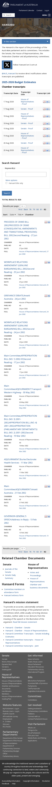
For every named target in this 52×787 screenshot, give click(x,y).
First (20, 209)
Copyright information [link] (31, 781)
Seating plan (6, 669)
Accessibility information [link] (11, 781)
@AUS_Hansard (9, 73)
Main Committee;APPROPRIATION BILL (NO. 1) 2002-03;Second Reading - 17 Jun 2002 (20, 359)
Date (12, 214)
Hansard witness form (13, 595)
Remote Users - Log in (11, 711)
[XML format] (47, 101)
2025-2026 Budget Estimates (19, 82)
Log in (47, 10)
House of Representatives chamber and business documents (12, 686)
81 (41, 209)
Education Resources (36, 667)
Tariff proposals (34, 688)
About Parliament (34, 664)
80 (37, 209)
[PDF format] (44, 101)
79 (34, 209)
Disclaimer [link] (46, 781)
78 (30, 209)
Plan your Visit (33, 735)
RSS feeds (7, 727)
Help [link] (14, 783)
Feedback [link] (5, 783)
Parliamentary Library (36, 669)
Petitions (31, 714)
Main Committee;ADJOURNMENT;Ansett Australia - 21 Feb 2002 (20, 489)
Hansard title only (16, 183)
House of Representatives (12, 681)
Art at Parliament (34, 733)
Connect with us (34, 716)
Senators (5, 667)
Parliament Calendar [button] (26, 10)
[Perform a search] (4, 15)
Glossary (6, 724)
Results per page (11, 206)
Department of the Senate (13, 738)
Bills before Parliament (36, 681)
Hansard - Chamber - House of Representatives (26, 630)
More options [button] (11, 180)
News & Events (33, 659)
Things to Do (32, 730)
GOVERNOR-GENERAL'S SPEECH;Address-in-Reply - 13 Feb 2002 (20, 519)
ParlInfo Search (8, 714)
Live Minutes (6, 691)
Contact (39, 10)
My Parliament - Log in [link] (11, 708)
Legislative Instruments (36, 691)
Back (26, 209)
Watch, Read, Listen (35, 662)
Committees (32, 700)
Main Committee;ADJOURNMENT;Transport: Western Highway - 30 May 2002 (23, 389)
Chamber (29, 214)
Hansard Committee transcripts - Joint (22, 645)
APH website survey (10, 716)
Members (5, 694)
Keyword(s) (10, 168)
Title (20, 214)
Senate (4, 659)
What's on (31, 728)
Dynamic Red (7, 664)
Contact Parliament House (37, 719)
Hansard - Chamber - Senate (17, 627)
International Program (36, 672)
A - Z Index (7, 721)
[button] (46, 15)
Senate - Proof (27, 109)
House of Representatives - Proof (27, 101)
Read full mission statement (25, 622)
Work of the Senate (9, 662)
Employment (7, 719)
